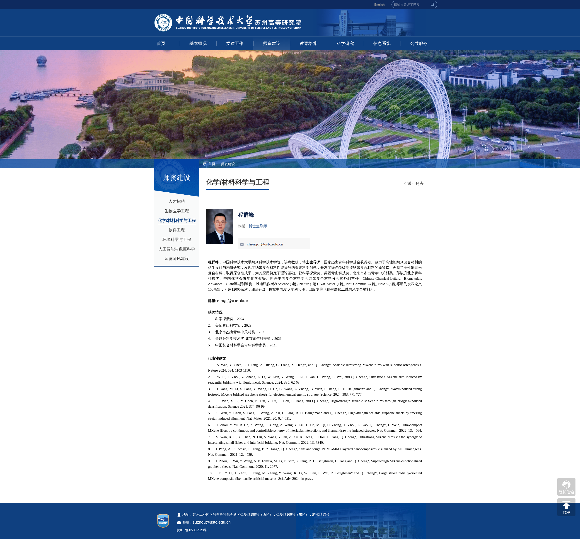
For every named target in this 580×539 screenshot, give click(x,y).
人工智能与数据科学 (176, 249)
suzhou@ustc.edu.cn (212, 522)
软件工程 (177, 230)
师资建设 (271, 43)
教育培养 (308, 43)
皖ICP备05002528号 (192, 530)
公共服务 (419, 43)
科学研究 (345, 43)
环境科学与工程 (176, 239)
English (379, 4)
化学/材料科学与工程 (177, 220)
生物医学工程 (176, 211)
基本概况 (198, 43)
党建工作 (234, 43)
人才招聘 (177, 201)
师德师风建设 (176, 258)
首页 (161, 43)
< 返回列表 (414, 183)
